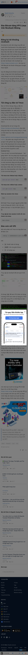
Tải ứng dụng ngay (14, 318)
